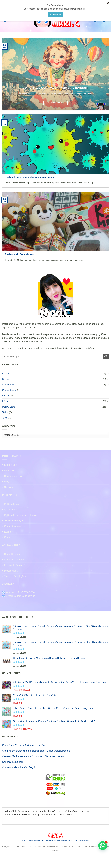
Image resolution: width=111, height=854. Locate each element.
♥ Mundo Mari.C (10, 470)
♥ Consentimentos (11, 526)
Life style (6, 401)
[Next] (103, 74)
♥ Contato (7, 537)
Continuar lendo (56, 102)
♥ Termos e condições (13, 520)
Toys (4, 418)
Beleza (5, 379)
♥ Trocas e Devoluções (14, 576)
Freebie (6, 395)
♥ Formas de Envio (12, 565)
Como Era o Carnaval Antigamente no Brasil (25, 745)
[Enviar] (106, 356)
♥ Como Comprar (11, 554)
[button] (102, 845)
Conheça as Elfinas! (12, 762)
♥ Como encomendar (13, 559)
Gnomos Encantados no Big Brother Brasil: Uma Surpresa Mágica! (36, 750)
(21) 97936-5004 (26, 592)
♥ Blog (5, 481)
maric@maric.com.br (24, 596)
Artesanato (7, 373)
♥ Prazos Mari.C (10, 571)
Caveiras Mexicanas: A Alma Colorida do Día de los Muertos (33, 756)
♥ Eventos (7, 532)
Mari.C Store (8, 406)
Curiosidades (9, 390)
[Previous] (8, 74)
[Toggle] (108, 373)
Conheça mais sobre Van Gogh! (18, 767)
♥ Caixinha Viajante (12, 476)
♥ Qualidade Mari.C (12, 509)
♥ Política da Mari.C (12, 504)
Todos (5, 412)
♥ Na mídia (7, 487)
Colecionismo (9, 384)
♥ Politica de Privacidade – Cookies (20, 515)
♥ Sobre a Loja (9, 465)
